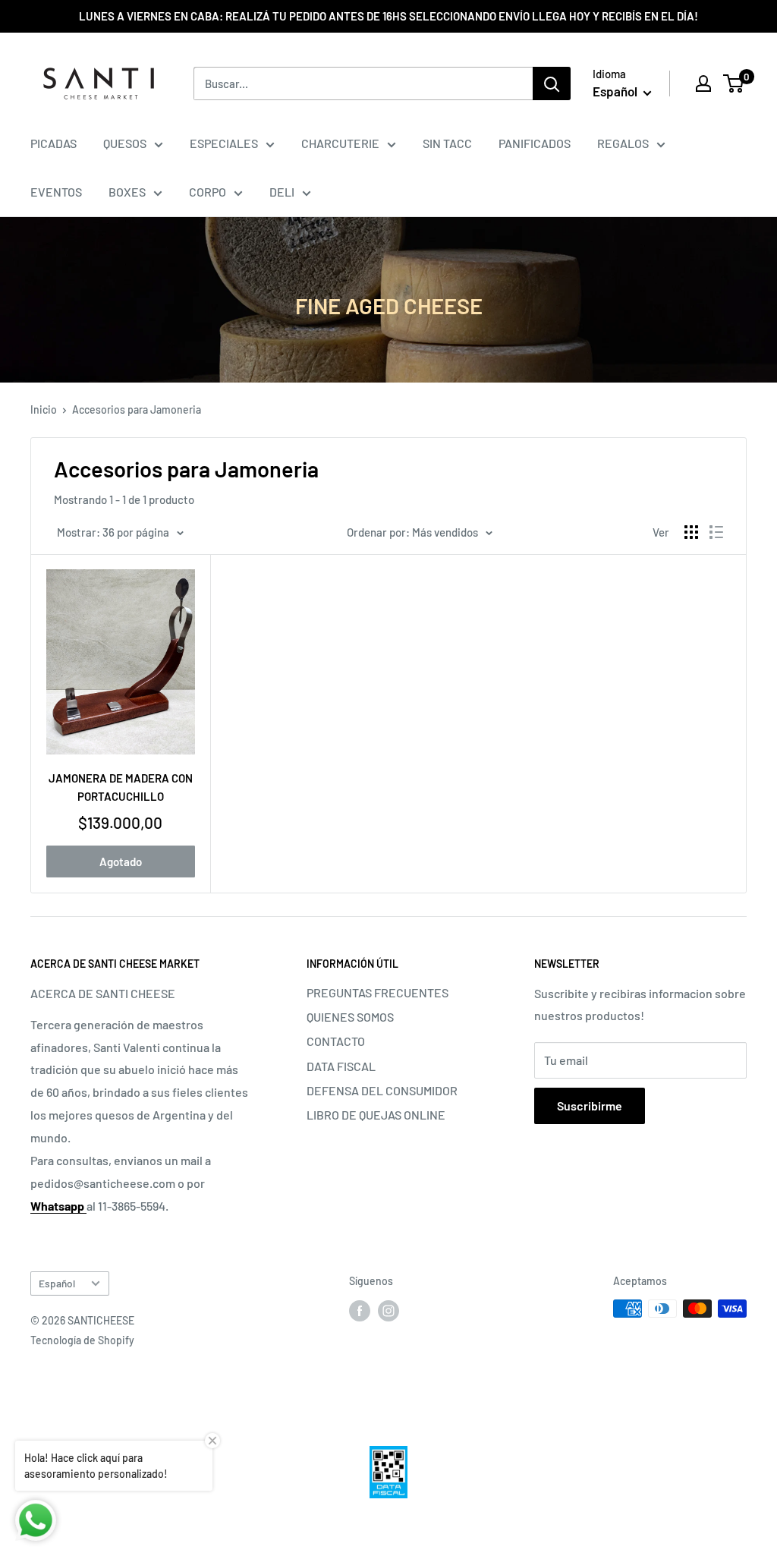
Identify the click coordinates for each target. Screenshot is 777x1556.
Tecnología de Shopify (82, 1340)
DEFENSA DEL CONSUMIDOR (382, 1090)
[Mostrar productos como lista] (716, 532)
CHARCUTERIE (340, 143)
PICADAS (53, 143)
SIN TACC (447, 143)
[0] (734, 83)
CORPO (207, 191)
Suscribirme (589, 1105)
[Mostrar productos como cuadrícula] (691, 532)
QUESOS (124, 143)
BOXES (127, 191)
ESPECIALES (224, 143)
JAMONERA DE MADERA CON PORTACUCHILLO (121, 786)
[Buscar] (552, 83)
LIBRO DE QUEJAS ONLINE (376, 1114)
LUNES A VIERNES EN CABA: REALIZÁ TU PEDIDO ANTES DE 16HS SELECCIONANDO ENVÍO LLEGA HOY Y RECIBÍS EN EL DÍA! (388, 16)
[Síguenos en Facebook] (359, 1310)
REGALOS (623, 143)
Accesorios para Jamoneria (136, 409)
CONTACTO (336, 1041)
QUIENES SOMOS (350, 1017)
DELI (281, 191)
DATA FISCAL (341, 1066)
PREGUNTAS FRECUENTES (377, 992)
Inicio (43, 409)
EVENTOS (56, 191)
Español (57, 1283)
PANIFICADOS (535, 143)
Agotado (120, 861)
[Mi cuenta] (703, 83)
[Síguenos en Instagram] (388, 1310)
